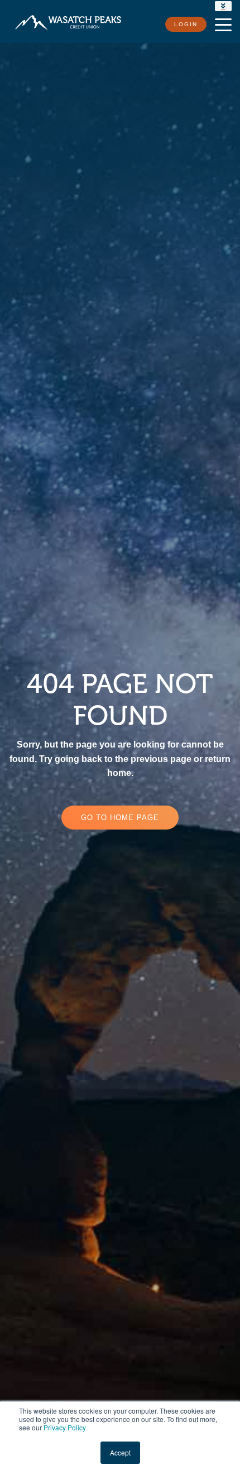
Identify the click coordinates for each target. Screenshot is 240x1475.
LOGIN (186, 24)
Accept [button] (120, 1452)
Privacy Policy (65, 1427)
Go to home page (120, 817)
